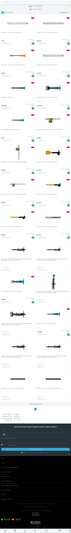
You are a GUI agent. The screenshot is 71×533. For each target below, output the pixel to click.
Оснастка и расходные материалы (10, 467)
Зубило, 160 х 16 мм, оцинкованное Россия (11, 32)
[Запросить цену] (33, 270)
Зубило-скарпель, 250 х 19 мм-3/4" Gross (46, 323)
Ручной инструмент (6, 472)
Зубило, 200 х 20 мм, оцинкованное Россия (47, 32)
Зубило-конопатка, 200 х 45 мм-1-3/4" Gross (11, 291)
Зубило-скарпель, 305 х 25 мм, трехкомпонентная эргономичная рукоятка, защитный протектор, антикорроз (52, 356)
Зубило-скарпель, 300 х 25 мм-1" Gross (10, 129)
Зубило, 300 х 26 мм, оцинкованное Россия (47, 226)
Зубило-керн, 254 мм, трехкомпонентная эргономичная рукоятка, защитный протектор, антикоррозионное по (16, 259)
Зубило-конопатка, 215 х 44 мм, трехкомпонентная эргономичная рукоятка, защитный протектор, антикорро (52, 292)
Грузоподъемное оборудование (9, 485)
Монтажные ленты (5, 476)
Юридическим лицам (6, 499)
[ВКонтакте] (34, 514)
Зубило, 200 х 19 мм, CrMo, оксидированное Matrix (48, 388)
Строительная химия (6, 481)
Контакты (3, 494)
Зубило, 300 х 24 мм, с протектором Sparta (11, 226)
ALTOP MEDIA (33, 526)
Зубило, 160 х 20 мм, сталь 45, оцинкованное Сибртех (49, 129)
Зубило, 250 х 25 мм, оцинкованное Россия (47, 64)
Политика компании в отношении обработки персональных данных (35, 510)
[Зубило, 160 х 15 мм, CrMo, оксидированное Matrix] (17, 379)
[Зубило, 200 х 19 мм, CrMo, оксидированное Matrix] (53, 379)
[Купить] (33, 43)
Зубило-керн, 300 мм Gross (7, 97)
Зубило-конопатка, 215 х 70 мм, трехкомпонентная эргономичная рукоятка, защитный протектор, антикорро (16, 324)
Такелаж (3, 462)
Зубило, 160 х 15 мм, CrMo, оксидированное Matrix (13, 388)
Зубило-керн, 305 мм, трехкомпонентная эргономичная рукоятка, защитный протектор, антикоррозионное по (52, 259)
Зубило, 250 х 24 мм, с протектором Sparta (47, 194)
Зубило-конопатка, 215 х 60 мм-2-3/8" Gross (47, 97)
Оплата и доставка (6, 490)
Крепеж (3, 458)
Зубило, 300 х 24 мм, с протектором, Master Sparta (13, 64)
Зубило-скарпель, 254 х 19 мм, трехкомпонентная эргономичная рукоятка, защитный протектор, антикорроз (16, 356)
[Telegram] (37, 514)
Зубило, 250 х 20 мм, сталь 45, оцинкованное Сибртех (14, 194)
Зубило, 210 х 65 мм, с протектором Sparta (47, 161)
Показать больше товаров (35, 404)
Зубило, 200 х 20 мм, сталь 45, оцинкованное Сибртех (14, 161)
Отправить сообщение (35, 449)
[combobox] (3, 434)
